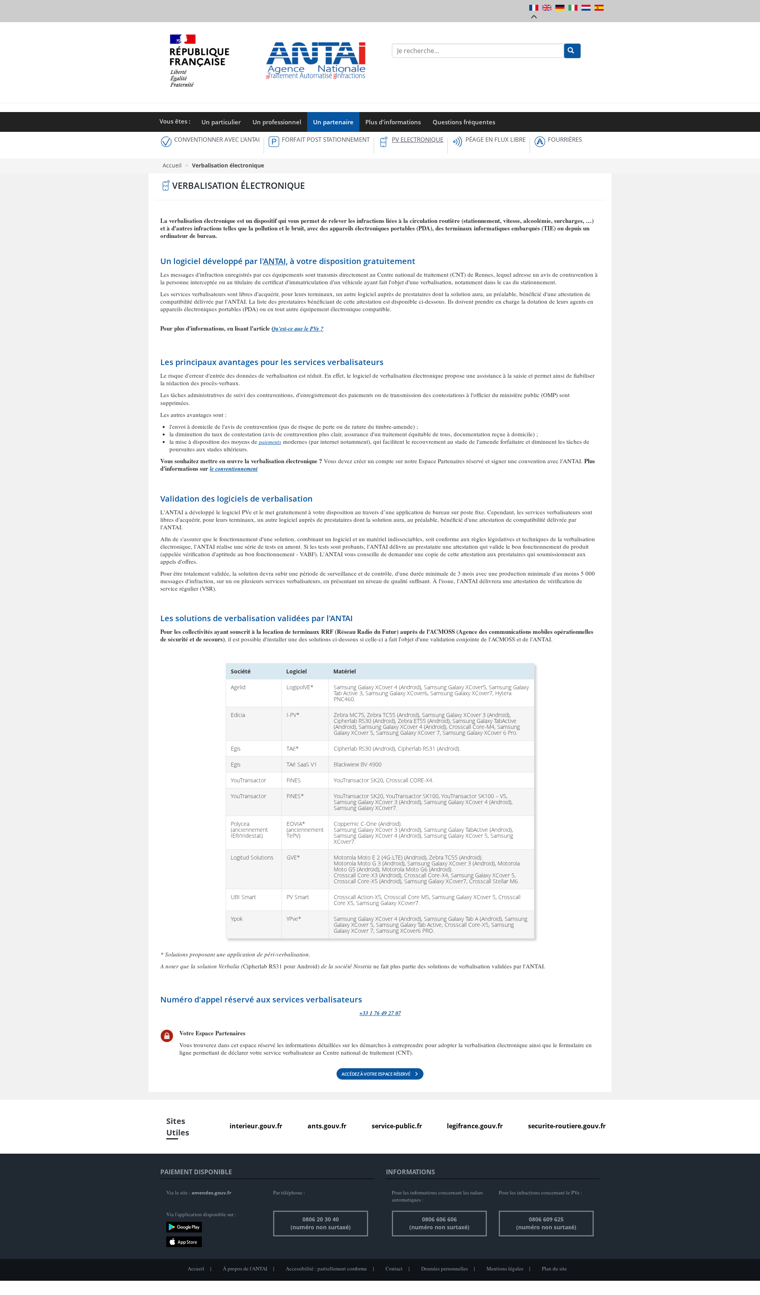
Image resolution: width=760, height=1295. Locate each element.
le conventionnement (234, 469)
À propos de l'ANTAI (245, 1268)
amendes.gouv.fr (211, 1192)
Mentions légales (504, 1268)
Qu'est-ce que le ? (297, 329)
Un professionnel (277, 122)
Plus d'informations (393, 122)
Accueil (172, 165)
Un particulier (221, 122)
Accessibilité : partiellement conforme (326, 1268)
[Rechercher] (572, 51)
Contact (394, 1268)
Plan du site (554, 1268)
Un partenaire (333, 122)
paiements (270, 441)
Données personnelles (444, 1268)
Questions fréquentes (464, 122)
